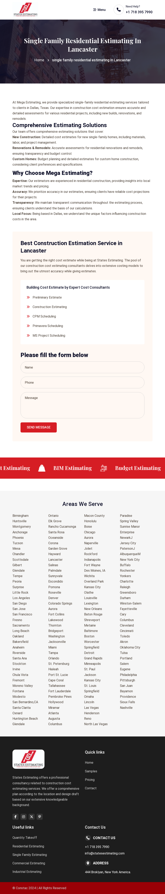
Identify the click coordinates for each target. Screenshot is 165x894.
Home (39, 60)
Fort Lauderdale (59, 691)
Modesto (19, 697)
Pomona (54, 587)
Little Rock (20, 592)
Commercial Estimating (28, 863)
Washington (56, 636)
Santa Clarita (21, 708)
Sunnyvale (55, 576)
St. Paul (89, 669)
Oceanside (55, 538)
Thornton (54, 625)
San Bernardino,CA (25, 702)
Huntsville (19, 521)
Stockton (19, 664)
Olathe (89, 592)
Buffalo (125, 565)
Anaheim (18, 647)
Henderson (91, 713)
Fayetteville (128, 609)
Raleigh (125, 587)
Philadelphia (128, 675)
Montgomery (21, 526)
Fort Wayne (92, 565)
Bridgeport (55, 631)
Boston (89, 636)
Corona (53, 543)
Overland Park (94, 581)
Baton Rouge (93, 614)
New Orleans (93, 609)
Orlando (53, 658)
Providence (128, 697)
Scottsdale (20, 560)
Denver (53, 598)
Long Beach (20, 631)
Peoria (17, 581)
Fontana (18, 691)
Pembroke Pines (60, 697)
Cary (123, 614)
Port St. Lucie (58, 675)
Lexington (91, 603)
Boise (88, 526)
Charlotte (126, 581)
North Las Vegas (96, 724)
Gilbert (17, 565)
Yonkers (125, 576)
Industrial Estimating (26, 872)
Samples (91, 771)
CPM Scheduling (44, 316)
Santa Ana (19, 658)
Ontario (53, 516)
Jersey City (128, 543)
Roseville (54, 592)
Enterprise (127, 532)
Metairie (90, 625)
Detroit (89, 653)
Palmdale (55, 570)
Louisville (90, 598)
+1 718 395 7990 (97, 847)
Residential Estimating (28, 846)
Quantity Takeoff (24, 838)
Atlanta (53, 713)
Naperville (91, 543)
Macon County (94, 516)
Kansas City (92, 587)
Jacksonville (57, 642)
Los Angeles (21, 598)
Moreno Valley (22, 686)
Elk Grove (55, 521)
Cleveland (127, 625)
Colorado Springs (60, 603)
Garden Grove (57, 548)
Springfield (91, 647)
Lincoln (89, 702)
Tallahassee (56, 686)
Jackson (90, 675)
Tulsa (124, 653)
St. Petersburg (58, 664)
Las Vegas (91, 708)
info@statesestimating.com (105, 853)
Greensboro (128, 592)
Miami (52, 647)
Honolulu (90, 521)
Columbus (55, 724)
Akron (124, 642)
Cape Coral (56, 680)
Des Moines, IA (94, 570)
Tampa (53, 653)
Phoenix (18, 538)
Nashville (126, 708)
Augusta (54, 719)
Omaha (89, 697)
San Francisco (22, 614)
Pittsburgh (127, 680)
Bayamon (126, 691)
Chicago (89, 532)
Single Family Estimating (29, 855)
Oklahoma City (130, 647)
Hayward (54, 554)
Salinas (53, 565)
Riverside (18, 653)
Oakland (18, 636)
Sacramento (21, 625)
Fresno (17, 620)
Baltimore (91, 631)
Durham (125, 598)
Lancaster (55, 560)
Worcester (91, 642)
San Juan (126, 686)
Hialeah (53, 669)
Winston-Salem (130, 603)
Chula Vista (20, 675)
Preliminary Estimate (47, 297)
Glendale (18, 570)
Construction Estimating (50, 307)
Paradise (126, 516)
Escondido (55, 581)
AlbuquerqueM (130, 554)
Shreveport (92, 620)
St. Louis (90, 686)
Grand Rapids (93, 658)
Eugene (125, 669)
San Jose (19, 609)
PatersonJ (127, 548)
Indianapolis (92, 560)
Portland (126, 658)
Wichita (89, 576)
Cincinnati (126, 631)
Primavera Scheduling (48, 326)
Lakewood (55, 620)
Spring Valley (129, 521)
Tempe (17, 576)
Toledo (125, 636)
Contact (91, 788)
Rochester (127, 570)
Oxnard (17, 713)
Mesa (16, 548)
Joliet (88, 548)
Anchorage (20, 532)
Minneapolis (92, 664)
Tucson (17, 543)
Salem (124, 664)
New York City (130, 560)
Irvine (16, 669)
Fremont (18, 680)
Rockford (90, 554)
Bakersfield (20, 642)
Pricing (90, 780)
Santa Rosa (56, 532)
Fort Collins (56, 614)
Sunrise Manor (130, 526)
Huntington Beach (25, 719)
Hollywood (55, 702)
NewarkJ (126, 538)
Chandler (18, 554)
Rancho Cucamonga (62, 526)
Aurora (52, 609)
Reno (87, 719)
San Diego (19, 603)
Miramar (54, 708)
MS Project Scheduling (49, 335)
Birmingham (20, 516)
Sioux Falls (127, 702)
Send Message (39, 427)
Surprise (18, 587)
